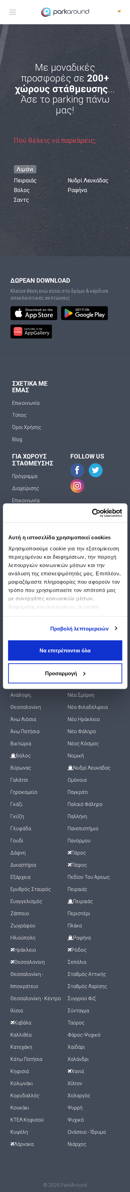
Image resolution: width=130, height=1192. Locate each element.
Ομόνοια (77, 780)
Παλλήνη (77, 816)
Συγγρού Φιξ (82, 998)
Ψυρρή (75, 1107)
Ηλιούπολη (22, 938)
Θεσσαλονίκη (29, 962)
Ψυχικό (76, 1120)
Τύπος (19, 415)
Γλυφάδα (20, 828)
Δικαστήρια (23, 865)
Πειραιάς (25, 180)
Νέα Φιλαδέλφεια (88, 707)
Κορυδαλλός (25, 1095)
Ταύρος (76, 1023)
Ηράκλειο (25, 950)
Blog (17, 439)
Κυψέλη (19, 1132)
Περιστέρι (79, 913)
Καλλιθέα (21, 1035)
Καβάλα (22, 1023)
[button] (119, 12)
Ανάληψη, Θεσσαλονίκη (25, 701)
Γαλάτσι (19, 780)
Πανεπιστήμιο (83, 828)
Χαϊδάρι (76, 1047)
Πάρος (78, 853)
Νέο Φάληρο (82, 731)
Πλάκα (75, 925)
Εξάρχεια (20, 877)
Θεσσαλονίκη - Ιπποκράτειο (26, 980)
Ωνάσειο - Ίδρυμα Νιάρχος (87, 1138)
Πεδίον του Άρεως (89, 877)
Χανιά (77, 1071)
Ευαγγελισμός (26, 901)
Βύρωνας (20, 768)
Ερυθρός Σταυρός (30, 889)
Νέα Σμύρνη (81, 695)
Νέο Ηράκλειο (84, 719)
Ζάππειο (19, 913)
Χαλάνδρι (78, 1059)
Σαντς (21, 200)
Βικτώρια (20, 743)
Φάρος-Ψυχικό (84, 1035)
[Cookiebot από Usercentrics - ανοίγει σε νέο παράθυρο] (92, 512)
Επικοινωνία (26, 403)
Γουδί (16, 840)
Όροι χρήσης (26, 427)
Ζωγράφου (22, 925)
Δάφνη (18, 853)
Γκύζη (17, 816)
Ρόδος (79, 950)
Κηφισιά (19, 1071)
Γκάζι (16, 804)
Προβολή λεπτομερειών (79, 628)
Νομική (76, 755)
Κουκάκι (19, 1107)
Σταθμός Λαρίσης (87, 986)
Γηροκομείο (23, 792)
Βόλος (22, 190)
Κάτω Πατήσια (26, 1059)
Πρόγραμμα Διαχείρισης (25, 482)
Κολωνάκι (21, 1083)
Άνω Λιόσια (23, 719)
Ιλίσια (16, 1010)
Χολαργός (79, 1095)
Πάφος (79, 865)
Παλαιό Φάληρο (85, 804)
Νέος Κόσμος (83, 743)
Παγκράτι (78, 792)
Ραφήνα (77, 190)
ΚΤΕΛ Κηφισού (27, 1120)
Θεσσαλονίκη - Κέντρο (35, 998)
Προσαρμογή (61, 673)
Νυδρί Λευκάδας (88, 180)
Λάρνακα (24, 1144)
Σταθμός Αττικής (87, 974)
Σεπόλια (77, 962)
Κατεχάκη (21, 1047)
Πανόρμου (79, 840)
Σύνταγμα (78, 1010)
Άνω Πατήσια (25, 731)
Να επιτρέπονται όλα (65, 650)
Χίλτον (75, 1083)
